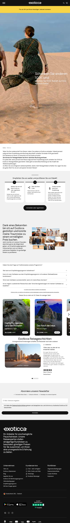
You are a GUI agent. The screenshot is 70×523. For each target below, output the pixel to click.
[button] (35, 412)
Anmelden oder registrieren (35, 208)
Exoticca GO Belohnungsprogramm (13, 478)
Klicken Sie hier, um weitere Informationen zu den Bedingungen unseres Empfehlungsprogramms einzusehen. (35, 292)
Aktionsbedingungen (9, 481)
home (4, 147)
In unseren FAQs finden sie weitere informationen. (35, 289)
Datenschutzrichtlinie (19, 405)
